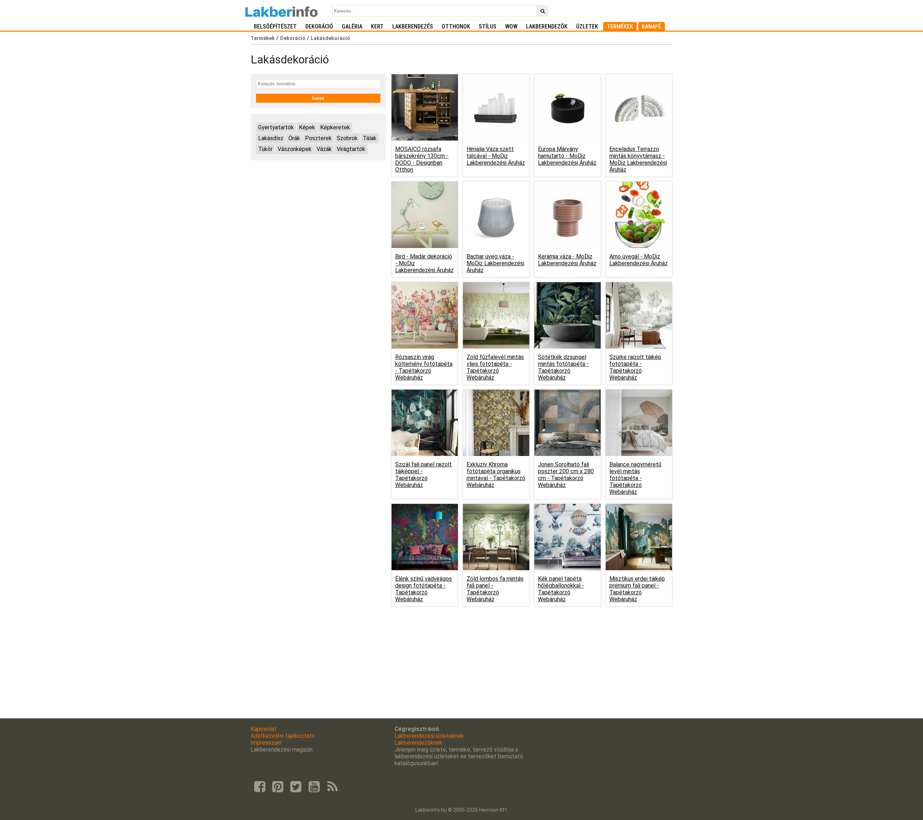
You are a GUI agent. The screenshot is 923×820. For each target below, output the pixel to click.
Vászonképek (295, 149)
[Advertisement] (318, 216)
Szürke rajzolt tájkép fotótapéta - (635, 367)
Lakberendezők (547, 26)
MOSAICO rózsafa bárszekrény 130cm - (422, 159)
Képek (307, 127)
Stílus (487, 26)
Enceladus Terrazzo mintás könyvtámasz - (638, 159)
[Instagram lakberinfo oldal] (278, 786)
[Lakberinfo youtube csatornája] (314, 786)
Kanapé (651, 26)
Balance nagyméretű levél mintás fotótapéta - (635, 478)
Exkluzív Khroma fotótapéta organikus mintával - (496, 474)
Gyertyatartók (276, 127)
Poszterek (318, 138)
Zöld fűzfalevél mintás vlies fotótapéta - (495, 367)
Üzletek (587, 26)
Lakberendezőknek (418, 742)
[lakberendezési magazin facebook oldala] (260, 786)
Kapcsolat (264, 729)
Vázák (324, 149)
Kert (377, 26)
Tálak (369, 138)
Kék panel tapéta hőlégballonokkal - (561, 589)
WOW (511, 26)
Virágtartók (351, 149)
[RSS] (332, 786)
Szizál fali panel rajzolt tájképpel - (423, 474)
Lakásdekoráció (330, 38)
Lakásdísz (270, 138)
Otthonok (456, 26)
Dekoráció (319, 26)
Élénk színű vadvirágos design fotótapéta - (423, 589)
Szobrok (347, 138)
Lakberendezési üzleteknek (429, 735)
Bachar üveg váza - (495, 263)
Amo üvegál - (638, 260)
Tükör (265, 149)
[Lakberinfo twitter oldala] (296, 786)
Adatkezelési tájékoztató (283, 735)
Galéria (352, 26)
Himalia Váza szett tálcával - (496, 156)
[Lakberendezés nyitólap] (281, 11)
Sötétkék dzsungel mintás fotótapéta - (563, 367)
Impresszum (266, 742)
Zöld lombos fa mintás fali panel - (495, 589)
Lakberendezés (412, 26)
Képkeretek (335, 127)
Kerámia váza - (567, 260)
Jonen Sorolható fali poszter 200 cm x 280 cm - (566, 474)
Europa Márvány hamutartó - (567, 156)
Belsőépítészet (275, 26)
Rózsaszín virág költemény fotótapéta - (423, 367)
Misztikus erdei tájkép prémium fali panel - (637, 589)
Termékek (620, 26)
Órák (294, 138)
